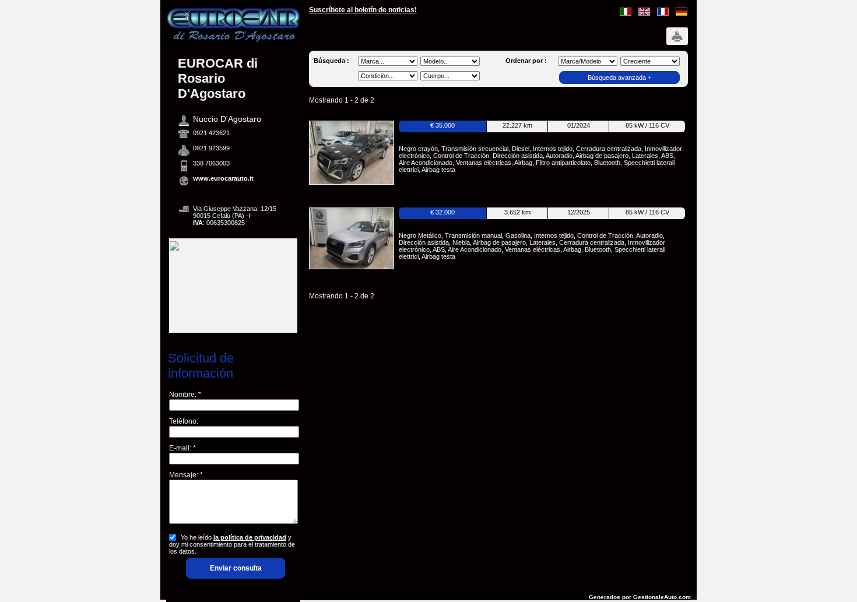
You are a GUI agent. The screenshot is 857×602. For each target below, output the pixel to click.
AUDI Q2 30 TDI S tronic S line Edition (460, 139)
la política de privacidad (249, 537)
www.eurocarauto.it (223, 178)
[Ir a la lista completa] (233, 40)
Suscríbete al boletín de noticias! (363, 10)
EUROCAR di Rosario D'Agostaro (218, 78)
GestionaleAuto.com (662, 597)
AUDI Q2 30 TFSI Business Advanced (460, 225)
